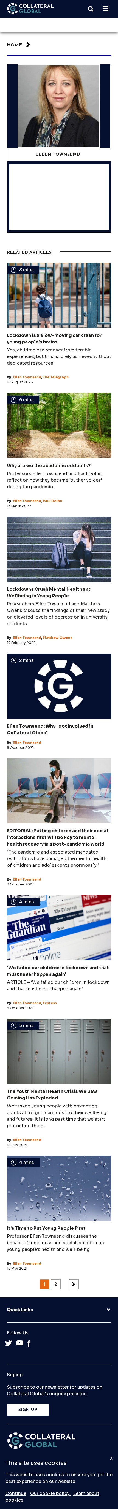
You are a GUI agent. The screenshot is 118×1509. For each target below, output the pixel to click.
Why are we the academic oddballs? (49, 465)
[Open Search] (93, 8)
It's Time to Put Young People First (46, 1228)
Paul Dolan (52, 501)
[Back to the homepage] (30, 8)
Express (50, 1003)
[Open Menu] (105, 8)
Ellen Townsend (27, 377)
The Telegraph (56, 377)
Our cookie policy (50, 1493)
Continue (15, 1493)
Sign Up (27, 1410)
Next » (74, 1284)
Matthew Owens (57, 638)
